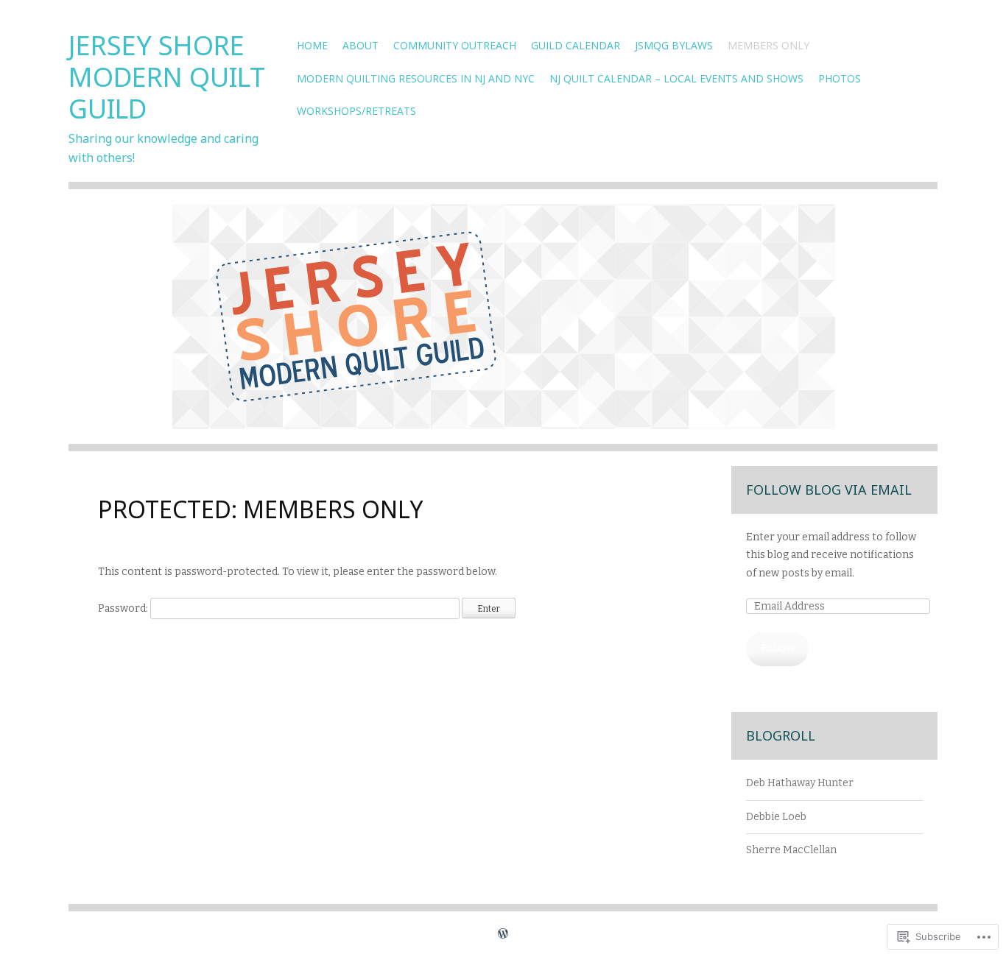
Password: (124, 608)
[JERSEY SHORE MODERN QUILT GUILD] (503, 327)
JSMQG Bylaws (674, 45)
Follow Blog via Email (829, 489)
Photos (839, 78)
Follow (777, 648)
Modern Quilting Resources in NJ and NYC (416, 78)
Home (312, 45)
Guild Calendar (575, 45)
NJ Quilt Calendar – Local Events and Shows (676, 78)
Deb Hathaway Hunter (800, 783)
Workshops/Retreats (356, 111)
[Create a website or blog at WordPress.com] (503, 934)
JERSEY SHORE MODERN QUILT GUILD (166, 77)
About (360, 45)
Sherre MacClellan (791, 850)
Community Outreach (454, 45)
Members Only (768, 45)
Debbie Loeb (776, 817)
